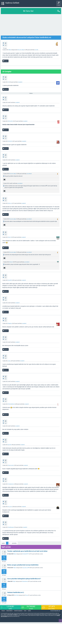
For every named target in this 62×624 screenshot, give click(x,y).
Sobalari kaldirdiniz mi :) (15, 592)
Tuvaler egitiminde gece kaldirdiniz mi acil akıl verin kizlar (27, 551)
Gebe (25, 610)
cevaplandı (17, 102)
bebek (29, 610)
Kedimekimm (25, 581)
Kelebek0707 (26, 553)
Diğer (10, 49)
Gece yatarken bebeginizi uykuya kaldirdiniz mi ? (24, 578)
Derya (26, 595)
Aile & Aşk (16, 595)
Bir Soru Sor (28, 11)
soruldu (36, 49)
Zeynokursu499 (26, 567)
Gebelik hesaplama (18, 610)
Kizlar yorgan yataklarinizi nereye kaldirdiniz (22, 565)
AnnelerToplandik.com (55, 610)
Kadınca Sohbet (12, 3)
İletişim (3, 610)
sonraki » (14, 543)
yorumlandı (29, 173)
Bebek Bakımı (9, 610)
